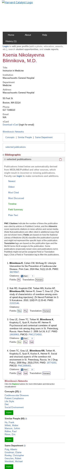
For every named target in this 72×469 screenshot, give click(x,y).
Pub (19, 373)
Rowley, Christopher (14, 455)
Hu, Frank (9, 422)
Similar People (25, 137)
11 (32, 338)
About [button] (28, 35)
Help (44, 35)
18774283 (51, 362)
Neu (19, 311)
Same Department (44, 137)
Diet (7, 404)
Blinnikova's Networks (13, 131)
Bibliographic (13, 154)
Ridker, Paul (10, 431)
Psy (25, 311)
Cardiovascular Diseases (17, 395)
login (19, 176)
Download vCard (10, 124)
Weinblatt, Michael (14, 461)
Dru (19, 342)
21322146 (14, 303)
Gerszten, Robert (13, 458)
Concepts (10, 137)
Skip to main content (14, 4)
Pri (19, 280)
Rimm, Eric (10, 434)
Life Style (9, 401)
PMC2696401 (24, 365)
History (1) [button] (11, 41)
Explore (9, 412)
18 (32, 369)
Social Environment (14, 407)
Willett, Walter (11, 425)
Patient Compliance (14, 398)
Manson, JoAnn (12, 428)
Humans (39, 280)
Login (6, 46)
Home (11, 35)
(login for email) (26, 124)
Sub (31, 342)
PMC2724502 (35, 334)
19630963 (14, 334)
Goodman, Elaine (13, 452)
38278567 (14, 272)
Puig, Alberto (11, 449)
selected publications (15, 147)
